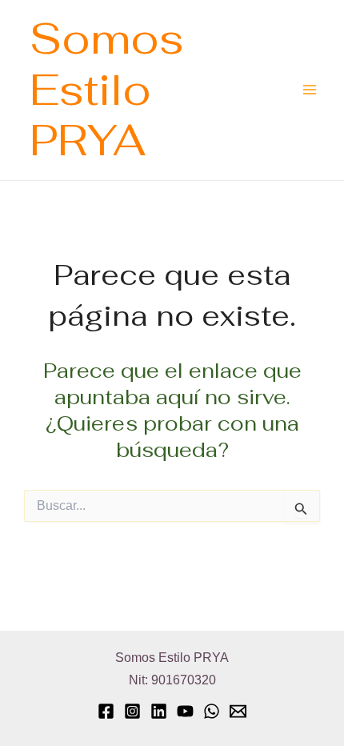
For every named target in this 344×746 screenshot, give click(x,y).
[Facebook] (106, 711)
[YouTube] (185, 711)
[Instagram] (132, 711)
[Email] (238, 711)
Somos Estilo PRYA (107, 89)
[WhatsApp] (211, 711)
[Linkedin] (158, 711)
